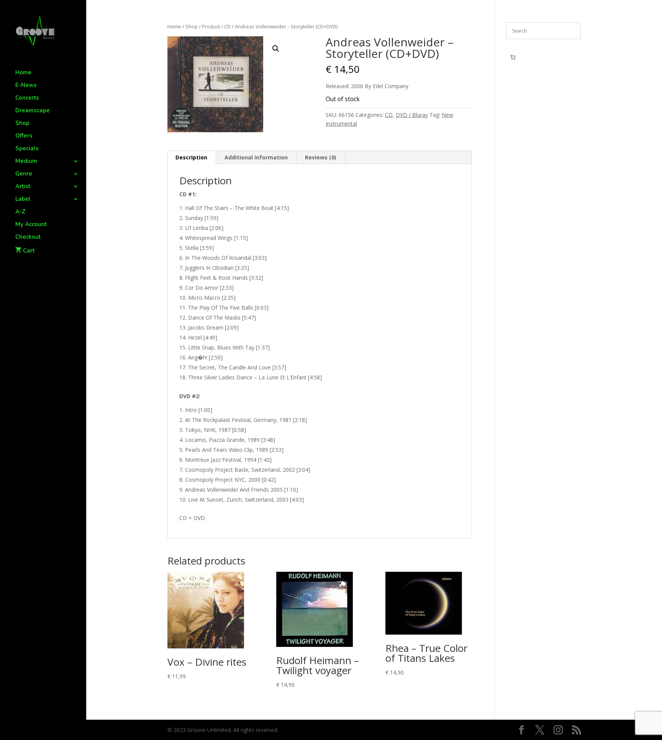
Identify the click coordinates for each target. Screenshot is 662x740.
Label (23, 199)
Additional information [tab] (256, 157)
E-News (26, 85)
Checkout (28, 237)
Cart (28, 250)
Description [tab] (191, 157)
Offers (24, 136)
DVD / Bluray (412, 114)
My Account (31, 225)
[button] (276, 49)
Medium (26, 161)
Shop (22, 123)
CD (227, 26)
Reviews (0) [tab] (320, 157)
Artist (22, 187)
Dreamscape (32, 111)
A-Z (20, 212)
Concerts (27, 98)
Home (23, 73)
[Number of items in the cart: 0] (512, 57)
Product (211, 26)
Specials (27, 149)
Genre (23, 174)
